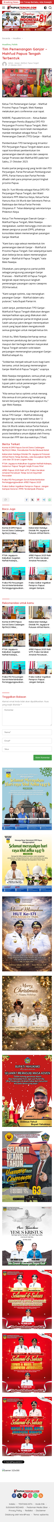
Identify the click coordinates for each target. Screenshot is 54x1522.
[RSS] (40, 1495)
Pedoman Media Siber (37, 1507)
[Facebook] (14, 1495)
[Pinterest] (24, 1495)
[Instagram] (30, 1495)
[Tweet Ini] (32, 500)
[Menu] (4, 7)
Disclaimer (41, 1510)
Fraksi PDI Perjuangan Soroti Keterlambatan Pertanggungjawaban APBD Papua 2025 (23, 481)
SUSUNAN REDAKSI (15, 1507)
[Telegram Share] (44, 500)
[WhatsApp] (35, 1495)
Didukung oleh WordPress (17, 1514)
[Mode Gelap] (45, 7)
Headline (6, 44)
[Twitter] (19, 1495)
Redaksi (29, 1510)
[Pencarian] (50, 7)
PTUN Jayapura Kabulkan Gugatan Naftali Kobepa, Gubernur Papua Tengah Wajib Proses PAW (27, 465)
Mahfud (24, 63)
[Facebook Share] (26, 500)
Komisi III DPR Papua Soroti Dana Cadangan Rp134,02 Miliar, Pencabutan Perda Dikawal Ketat (25, 448)
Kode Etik (40, 1504)
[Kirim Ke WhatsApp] (50, 500)
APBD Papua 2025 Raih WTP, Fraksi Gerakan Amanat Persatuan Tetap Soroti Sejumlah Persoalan (23, 473)
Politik (14, 44)
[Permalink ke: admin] (4, 64)
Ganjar (17, 63)
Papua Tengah (33, 63)
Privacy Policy (15, 1510)
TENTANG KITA (25, 1504)
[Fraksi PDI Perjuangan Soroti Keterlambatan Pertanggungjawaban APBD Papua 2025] (13, 573)
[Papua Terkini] (21, 7)
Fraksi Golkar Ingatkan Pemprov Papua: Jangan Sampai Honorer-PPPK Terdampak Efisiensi (25, 487)
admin (10, 63)
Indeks (12, 1504)
